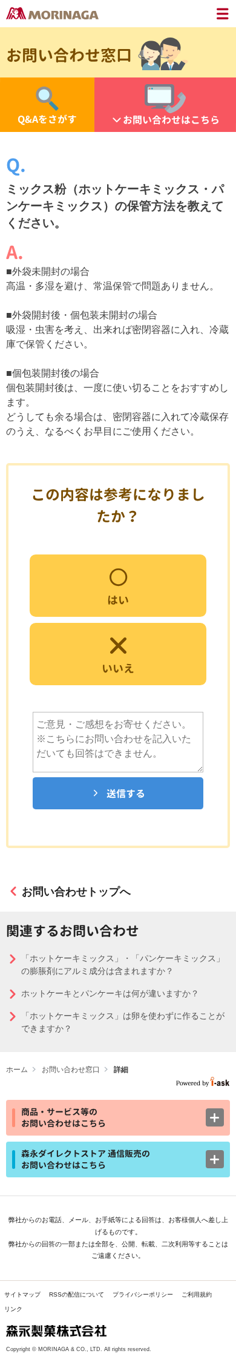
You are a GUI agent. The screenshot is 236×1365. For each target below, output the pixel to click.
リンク (13, 1309)
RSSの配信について (76, 1294)
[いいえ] (118, 652)
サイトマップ (22, 1294)
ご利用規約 (197, 1294)
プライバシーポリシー (143, 1294)
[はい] (118, 585)
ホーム (17, 1069)
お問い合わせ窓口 (71, 1069)
